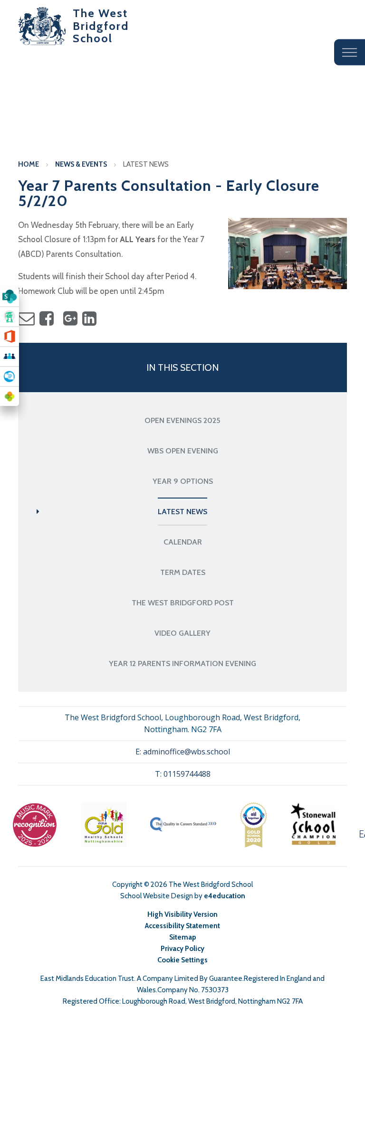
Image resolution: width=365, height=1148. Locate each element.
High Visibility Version (182, 914)
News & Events (81, 164)
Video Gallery (182, 633)
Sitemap (182, 937)
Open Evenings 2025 (182, 420)
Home (28, 164)
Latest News (146, 164)
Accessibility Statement (182, 926)
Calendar (182, 541)
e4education (224, 896)
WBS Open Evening (182, 450)
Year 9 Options (183, 481)
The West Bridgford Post (183, 602)
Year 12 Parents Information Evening (182, 663)
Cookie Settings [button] (182, 960)
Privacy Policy (182, 948)
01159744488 (187, 774)
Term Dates (182, 572)
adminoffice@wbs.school (186, 751)
